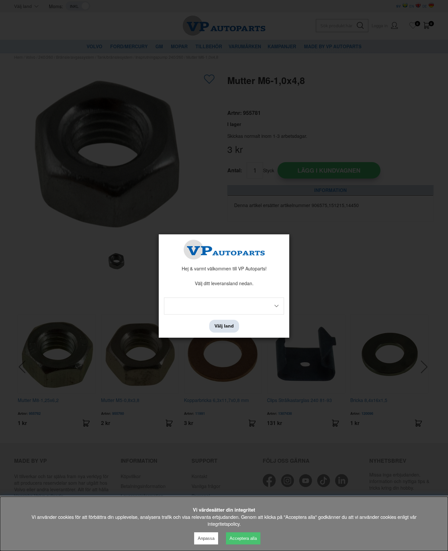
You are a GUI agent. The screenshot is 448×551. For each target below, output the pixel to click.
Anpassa (206, 538)
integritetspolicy (223, 523)
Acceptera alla (243, 538)
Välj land (224, 326)
